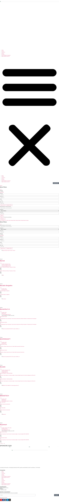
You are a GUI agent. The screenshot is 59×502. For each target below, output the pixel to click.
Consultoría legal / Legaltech (4, 290)
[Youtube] (1, 500)
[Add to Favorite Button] (0, 287)
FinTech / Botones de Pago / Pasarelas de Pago (8, 267)
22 (4, 443)
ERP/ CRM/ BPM (2, 407)
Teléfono (1, 193)
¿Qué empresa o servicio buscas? (5, 206)
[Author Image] (0, 269)
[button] (29, 116)
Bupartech (3, 424)
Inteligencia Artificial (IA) (31, 375)
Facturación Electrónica (20, 346)
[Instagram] (10, 500)
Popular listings (20, 220)
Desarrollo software (20, 318)
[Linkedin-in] (7, 500)
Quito (6, 288)
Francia (2, 191)
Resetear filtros (9, 205)
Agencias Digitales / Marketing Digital (6, 373)
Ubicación (1, 212)
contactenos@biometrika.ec (6, 314)
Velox (6, 497)
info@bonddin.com (5, 372)
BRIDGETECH (4, 396)
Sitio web (1, 245)
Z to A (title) (6, 220)
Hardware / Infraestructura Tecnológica (29, 318)
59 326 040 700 (4, 289)
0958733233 (4, 313)
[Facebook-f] (3, 500)
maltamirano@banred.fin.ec (6, 266)
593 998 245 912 (4, 428)
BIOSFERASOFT (5, 339)
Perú (8, 427)
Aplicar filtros (3, 205)
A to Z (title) (2, 220)
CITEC (3, 51)
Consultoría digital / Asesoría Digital (14, 375)
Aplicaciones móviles (3, 316)
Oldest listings (15, 220)
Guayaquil (6, 370)
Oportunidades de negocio (6, 55)
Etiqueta (1, 190)
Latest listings (10, 220)
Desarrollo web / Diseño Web (11, 346)
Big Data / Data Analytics (4, 375)
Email (1, 242)
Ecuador (3, 288)
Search (1, 185)
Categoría (1, 209)
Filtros (2, 217)
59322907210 (4, 343)
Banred (2, 261)
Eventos (3, 54)
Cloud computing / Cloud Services (10, 318)
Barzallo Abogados (6, 285)
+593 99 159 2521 (5, 371)
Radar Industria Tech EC (6, 56)
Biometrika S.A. (5, 309)
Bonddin (2, 367)
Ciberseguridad (2, 318)
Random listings (25, 220)
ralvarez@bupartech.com (6, 429)
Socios (3, 53)
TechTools (3, 52)
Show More (2, 192)
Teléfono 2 (1, 196)
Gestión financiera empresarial (5, 404)
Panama (6, 427)
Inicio (2, 50)
